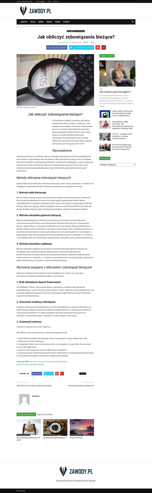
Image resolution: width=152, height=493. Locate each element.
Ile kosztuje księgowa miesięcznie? (81, 386)
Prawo (49, 22)
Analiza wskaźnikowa (78, 31)
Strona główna (40, 1)
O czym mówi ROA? (76, 438)
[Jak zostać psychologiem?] (117, 73)
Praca (32, 22)
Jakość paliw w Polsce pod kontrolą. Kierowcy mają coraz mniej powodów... (122, 113)
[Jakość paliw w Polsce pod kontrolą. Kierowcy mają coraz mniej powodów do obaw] (104, 114)
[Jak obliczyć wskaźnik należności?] (55, 427)
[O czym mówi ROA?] (82, 427)
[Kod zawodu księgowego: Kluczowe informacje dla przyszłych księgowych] (104, 147)
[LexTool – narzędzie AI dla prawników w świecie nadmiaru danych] (104, 137)
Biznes (41, 22)
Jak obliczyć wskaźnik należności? (54, 438)
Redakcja (65, 42)
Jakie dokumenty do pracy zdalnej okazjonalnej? (34, 386)
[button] (132, 22)
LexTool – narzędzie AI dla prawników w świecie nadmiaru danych (122, 136)
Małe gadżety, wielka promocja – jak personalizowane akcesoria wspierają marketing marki (122, 125)
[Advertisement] (94, 11)
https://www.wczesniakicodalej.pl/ (30, 364)
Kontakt (55, 1)
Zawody (23, 22)
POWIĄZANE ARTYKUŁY (26, 414)
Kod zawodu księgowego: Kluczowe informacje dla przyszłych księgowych (122, 147)
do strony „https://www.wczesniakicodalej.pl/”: (49, 362)
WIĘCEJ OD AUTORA (44, 414)
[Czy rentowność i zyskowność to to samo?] (29, 427)
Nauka (57, 22)
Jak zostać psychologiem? (115, 91)
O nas (49, 1)
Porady (66, 22)
